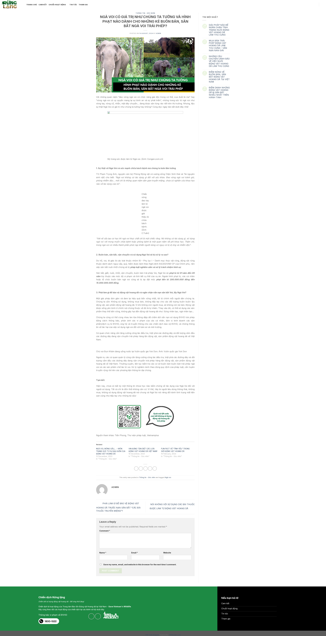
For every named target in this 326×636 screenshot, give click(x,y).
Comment (104, 531)
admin (158, 33)
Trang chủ (31, 5)
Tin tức (73, 5)
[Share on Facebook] (136, 468)
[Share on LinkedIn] (155, 468)
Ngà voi (168, 477)
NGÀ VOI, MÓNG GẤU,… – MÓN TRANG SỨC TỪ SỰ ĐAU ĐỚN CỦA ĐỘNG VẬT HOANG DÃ (110, 451)
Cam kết (43, 5)
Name (102, 553)
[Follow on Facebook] (309, 4)
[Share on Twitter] (141, 468)
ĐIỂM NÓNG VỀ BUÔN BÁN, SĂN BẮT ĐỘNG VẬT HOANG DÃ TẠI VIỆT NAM (219, 77)
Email (134, 553)
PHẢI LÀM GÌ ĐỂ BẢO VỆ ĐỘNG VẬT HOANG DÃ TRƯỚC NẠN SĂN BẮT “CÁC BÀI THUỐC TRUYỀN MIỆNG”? (118, 507)
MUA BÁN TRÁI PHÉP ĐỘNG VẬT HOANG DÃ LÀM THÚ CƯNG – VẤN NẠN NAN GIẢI (218, 45)
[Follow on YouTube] (315, 4)
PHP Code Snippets (152, 635)
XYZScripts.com (175, 635)
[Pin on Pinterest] (150, 468)
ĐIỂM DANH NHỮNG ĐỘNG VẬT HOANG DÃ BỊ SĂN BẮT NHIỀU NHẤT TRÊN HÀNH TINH (219, 92)
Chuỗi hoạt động (57, 5)
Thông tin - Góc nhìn (145, 13)
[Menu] (322, 5)
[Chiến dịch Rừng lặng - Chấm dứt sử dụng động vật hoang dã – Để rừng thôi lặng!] (12, 4)
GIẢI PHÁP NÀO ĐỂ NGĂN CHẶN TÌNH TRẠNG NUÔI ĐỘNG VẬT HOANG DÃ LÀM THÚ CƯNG (219, 30)
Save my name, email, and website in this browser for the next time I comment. (139, 564)
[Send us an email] (312, 4)
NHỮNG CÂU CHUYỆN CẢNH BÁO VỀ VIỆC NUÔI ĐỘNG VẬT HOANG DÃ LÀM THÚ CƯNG (219, 61)
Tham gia (83, 5)
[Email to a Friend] (145, 468)
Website (167, 553)
